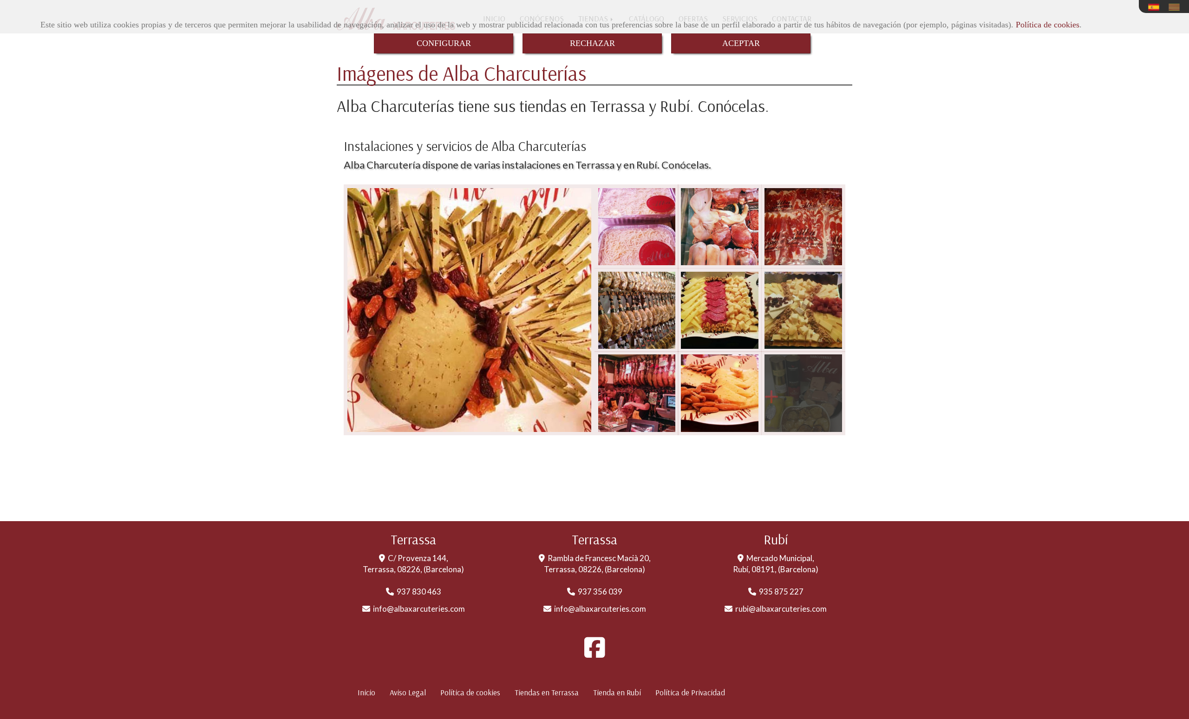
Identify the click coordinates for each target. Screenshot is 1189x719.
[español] (1156, 7)
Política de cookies (1047, 24)
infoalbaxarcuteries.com (419, 609)
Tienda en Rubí (617, 692)
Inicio (366, 692)
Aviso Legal (408, 692)
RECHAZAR (592, 43)
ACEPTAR (741, 43)
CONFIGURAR (444, 43)
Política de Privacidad (690, 692)
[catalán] (1176, 7)
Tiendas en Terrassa (547, 692)
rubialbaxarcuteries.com (781, 609)
